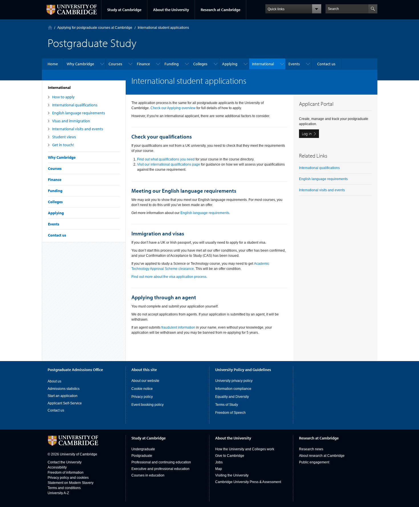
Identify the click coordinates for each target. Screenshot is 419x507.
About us (54, 381)
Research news (311, 449)
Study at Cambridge (124, 9)
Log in (307, 133)
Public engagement (314, 462)
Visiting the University (232, 475)
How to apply (63, 96)
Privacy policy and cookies (68, 478)
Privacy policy (142, 397)
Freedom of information (66, 473)
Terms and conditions (64, 488)
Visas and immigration (71, 120)
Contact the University (65, 462)
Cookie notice (142, 389)
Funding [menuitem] (171, 63)
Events (53, 224)
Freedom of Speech (230, 413)
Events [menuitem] (294, 63)
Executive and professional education (160, 469)
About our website (145, 381)
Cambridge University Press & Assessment (248, 482)
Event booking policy (147, 405)
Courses (55, 168)
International (59, 87)
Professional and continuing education (161, 462)
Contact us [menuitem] (326, 63)
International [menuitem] (263, 63)
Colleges (55, 201)
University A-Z (58, 493)
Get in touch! (63, 144)
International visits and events (77, 128)
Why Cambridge (62, 157)
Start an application (63, 396)
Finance (54, 179)
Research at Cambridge (220, 9)
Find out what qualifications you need (166, 159)
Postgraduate (141, 456)
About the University (171, 9)
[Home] (50, 27)
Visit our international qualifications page (168, 164)
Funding (55, 190)
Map (218, 469)
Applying (56, 212)
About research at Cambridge (322, 456)
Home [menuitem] (53, 63)
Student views (64, 136)
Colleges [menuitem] (200, 63)
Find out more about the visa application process (168, 277)
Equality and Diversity (232, 397)
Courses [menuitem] (115, 63)
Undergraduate (143, 449)
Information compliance (233, 389)
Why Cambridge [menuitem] (80, 63)
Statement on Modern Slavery (70, 483)
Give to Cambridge (229, 456)
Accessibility (57, 467)
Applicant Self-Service (65, 403)
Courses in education (147, 475)
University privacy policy (234, 381)
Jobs (219, 462)
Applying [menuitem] (229, 63)
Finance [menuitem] (143, 63)
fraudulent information (178, 327)
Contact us (57, 235)
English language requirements (78, 112)
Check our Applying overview (173, 108)
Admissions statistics (64, 389)
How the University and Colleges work (244, 449)
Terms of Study (226, 405)
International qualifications (74, 104)
